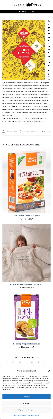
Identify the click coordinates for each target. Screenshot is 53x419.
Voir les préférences (26, 410)
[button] (49, 371)
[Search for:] (33, 11)
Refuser (26, 403)
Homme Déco (11, 132)
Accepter (26, 397)
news (48, 132)
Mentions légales (33, 416)
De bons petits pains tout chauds (26, 344)
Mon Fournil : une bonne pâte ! (26, 216)
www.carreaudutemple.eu (35, 121)
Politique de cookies (19, 416)
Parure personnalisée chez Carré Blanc (26, 284)
